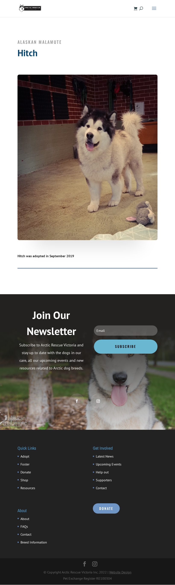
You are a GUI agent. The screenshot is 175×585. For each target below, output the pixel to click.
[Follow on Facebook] (77, 401)
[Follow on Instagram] (98, 401)
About (24, 519)
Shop (24, 480)
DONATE (106, 508)
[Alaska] (88, 239)
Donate (25, 472)
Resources (27, 488)
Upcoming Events (108, 464)
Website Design (120, 572)
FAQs (24, 526)
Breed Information (33, 542)
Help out (102, 472)
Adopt (24, 456)
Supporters (104, 480)
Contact (101, 488)
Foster (24, 464)
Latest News (105, 456)
